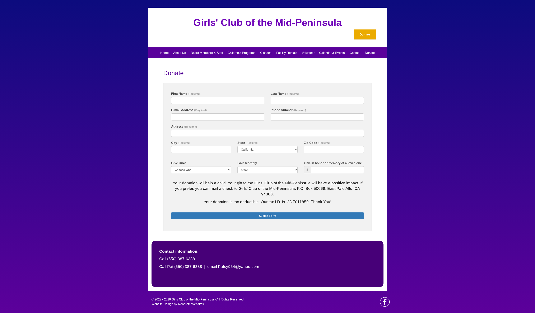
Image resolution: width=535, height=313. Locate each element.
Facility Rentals (286, 52)
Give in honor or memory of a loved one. (333, 163)
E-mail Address (189, 110)
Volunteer (308, 52)
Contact (355, 52)
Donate (365, 34)
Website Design (163, 304)
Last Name (285, 93)
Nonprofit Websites (191, 304)
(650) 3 (173, 259)
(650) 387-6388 (188, 266)
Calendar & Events (332, 52)
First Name (185, 93)
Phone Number (288, 110)
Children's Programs (242, 52)
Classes (265, 52)
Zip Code (317, 142)
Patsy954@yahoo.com (238, 266)
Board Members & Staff (207, 52)
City (180, 142)
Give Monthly (247, 163)
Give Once (178, 163)
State (247, 142)
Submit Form (267, 215)
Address (184, 126)
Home (164, 52)
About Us (179, 52)
